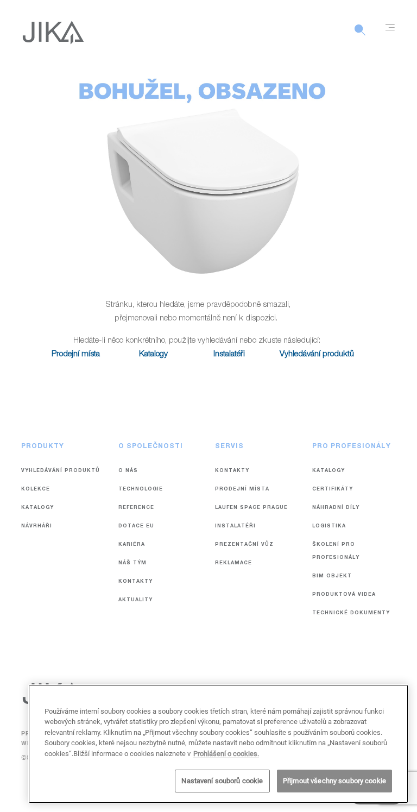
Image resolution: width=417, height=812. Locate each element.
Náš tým (132, 563)
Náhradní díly (335, 508)
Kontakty (135, 582)
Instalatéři (229, 354)
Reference (136, 508)
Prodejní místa (76, 354)
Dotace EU (136, 526)
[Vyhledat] (360, 36)
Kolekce (35, 489)
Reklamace (233, 563)
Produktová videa (344, 595)
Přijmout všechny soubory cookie (334, 781)
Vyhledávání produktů (317, 354)
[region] (218, 743)
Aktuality (135, 600)
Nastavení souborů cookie (222, 781)
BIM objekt (332, 576)
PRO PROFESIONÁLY (351, 446)
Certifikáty (332, 489)
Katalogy (153, 354)
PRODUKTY (42, 446)
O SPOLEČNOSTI (150, 446)
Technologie (140, 489)
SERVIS (229, 446)
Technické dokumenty (351, 613)
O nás (128, 471)
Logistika (329, 526)
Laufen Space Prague (251, 508)
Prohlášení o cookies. (226, 754)
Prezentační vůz (244, 545)
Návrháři (36, 526)
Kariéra (131, 545)
